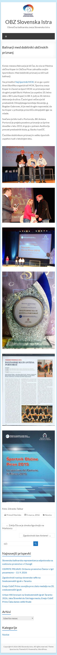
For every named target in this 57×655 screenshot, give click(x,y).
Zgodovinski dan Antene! (37, 535)
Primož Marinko (13, 515)
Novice (48, 515)
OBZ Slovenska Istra (28, 22)
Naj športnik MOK (24, 81)
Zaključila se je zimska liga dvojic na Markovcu (23, 527)
